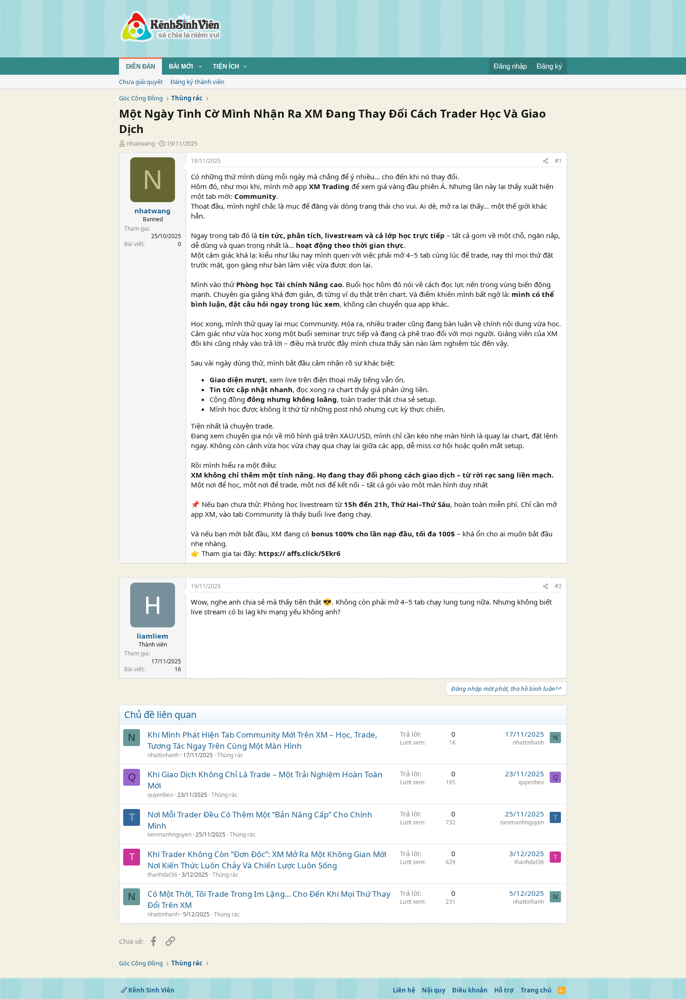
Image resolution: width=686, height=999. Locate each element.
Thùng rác (230, 755)
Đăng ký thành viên (197, 81)
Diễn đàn (140, 66)
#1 (558, 161)
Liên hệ (404, 990)
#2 (558, 586)
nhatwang (140, 143)
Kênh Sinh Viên (151, 990)
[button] (200, 67)
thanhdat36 (162, 875)
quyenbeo (160, 795)
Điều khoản (470, 990)
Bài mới (181, 66)
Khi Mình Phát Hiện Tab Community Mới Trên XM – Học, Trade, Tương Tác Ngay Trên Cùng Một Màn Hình (262, 740)
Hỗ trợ (504, 990)
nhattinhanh (163, 755)
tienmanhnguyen (169, 834)
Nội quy (433, 990)
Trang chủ (536, 990)
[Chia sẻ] (545, 161)
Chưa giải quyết (141, 81)
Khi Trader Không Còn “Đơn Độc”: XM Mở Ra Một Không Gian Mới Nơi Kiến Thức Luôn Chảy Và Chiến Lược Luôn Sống (266, 860)
